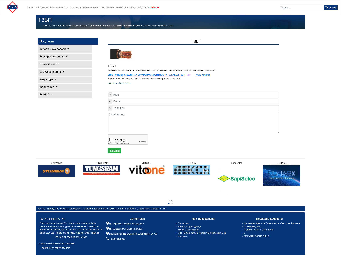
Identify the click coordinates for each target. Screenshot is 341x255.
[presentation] (169, 200)
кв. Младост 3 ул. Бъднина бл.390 (125, 229)
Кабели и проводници (189, 226)
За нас (31, 7)
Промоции (121, 7)
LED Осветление (50, 71)
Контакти (75, 7)
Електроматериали (52, 56)
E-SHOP (44, 94)
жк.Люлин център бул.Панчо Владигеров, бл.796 (133, 234)
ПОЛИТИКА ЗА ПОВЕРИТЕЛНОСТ (56, 248)
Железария (47, 87)
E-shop (155, 7)
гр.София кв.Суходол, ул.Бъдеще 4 (126, 224)
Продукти (42, 7)
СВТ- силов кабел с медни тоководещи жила (202, 233)
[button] (168, 203)
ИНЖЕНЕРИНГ (90, 7)
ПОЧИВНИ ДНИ (252, 226)
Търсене (330, 7)
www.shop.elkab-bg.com (119, 83)
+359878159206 (117, 239)
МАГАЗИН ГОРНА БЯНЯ (256, 236)
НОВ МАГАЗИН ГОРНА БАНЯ (259, 229)
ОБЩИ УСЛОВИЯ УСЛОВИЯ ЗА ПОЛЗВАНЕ (56, 244)
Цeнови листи (59, 7)
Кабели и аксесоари (53, 49)
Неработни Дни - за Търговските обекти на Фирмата (272, 223)
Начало (47, 25)
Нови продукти (139, 7)
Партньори (107, 7)
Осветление (47, 64)
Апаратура (46, 79)
